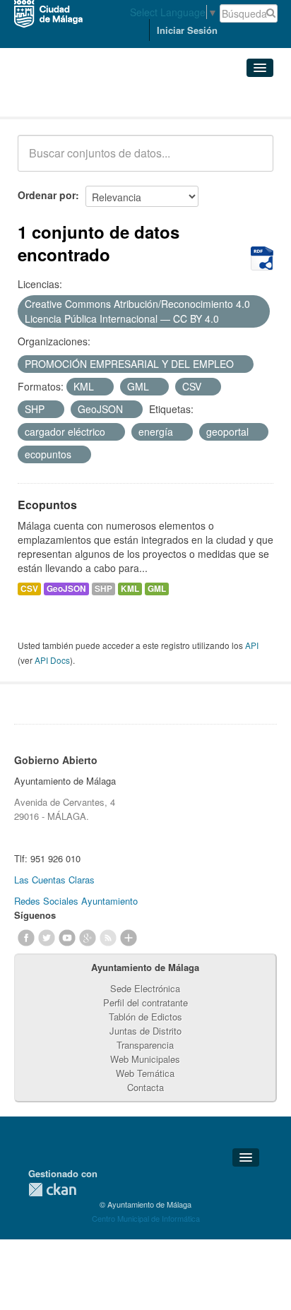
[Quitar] (227, 319)
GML (157, 589)
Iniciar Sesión (187, 30)
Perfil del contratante (145, 1002)
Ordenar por (47, 195)
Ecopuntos (47, 504)
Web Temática (145, 1073)
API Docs (52, 660)
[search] (253, 161)
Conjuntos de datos (80, 99)
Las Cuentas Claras (54, 879)
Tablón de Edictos (145, 1016)
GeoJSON (66, 589)
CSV (29, 589)
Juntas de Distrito (145, 1030)
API (252, 645)
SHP (103, 589)
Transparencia (145, 1045)
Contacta (145, 1087)
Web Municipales (145, 1059)
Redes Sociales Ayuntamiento (76, 900)
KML (130, 589)
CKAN (52, 1189)
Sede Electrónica (145, 988)
